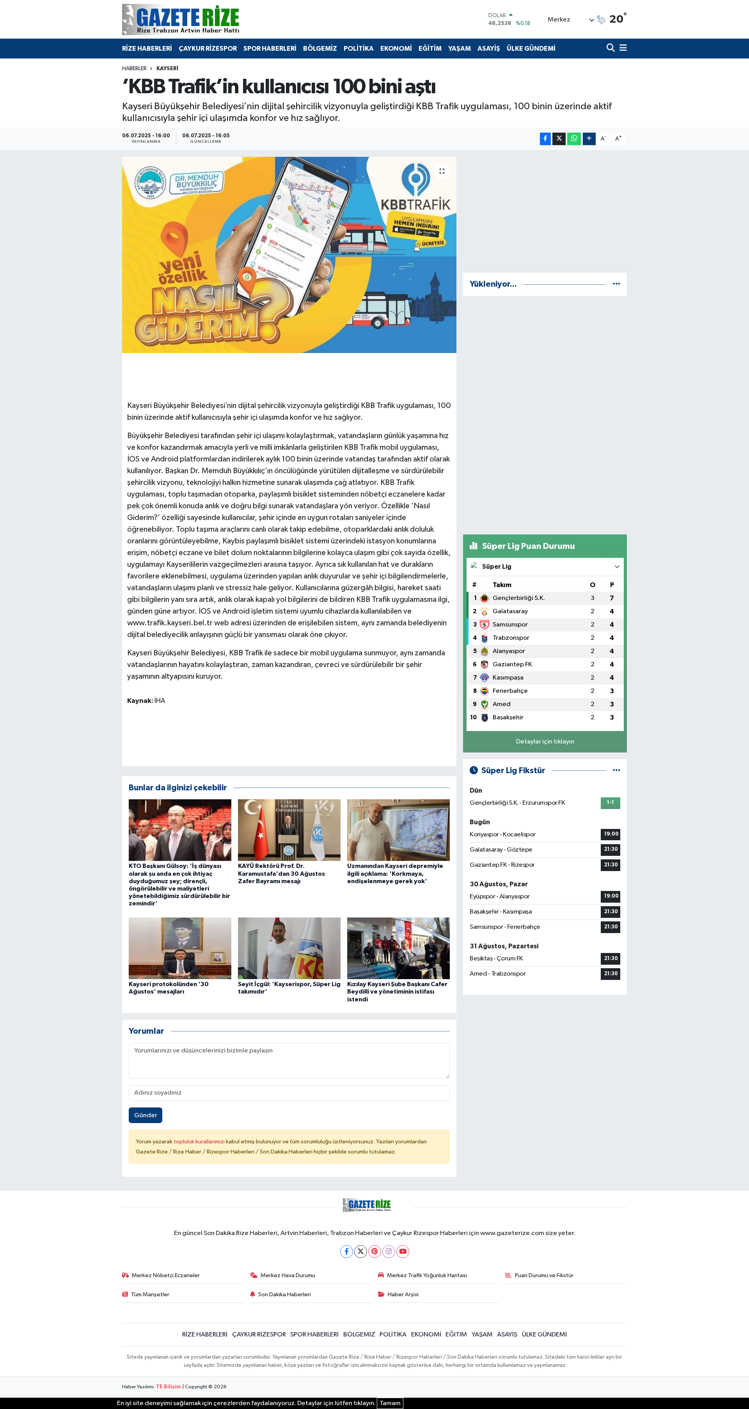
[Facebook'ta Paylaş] (545, 139)
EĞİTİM (430, 48)
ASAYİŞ (488, 48)
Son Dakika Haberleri (284, 1294)
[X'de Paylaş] (559, 139)
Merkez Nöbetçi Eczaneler (166, 1275)
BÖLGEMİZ (320, 48)
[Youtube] (402, 1251)
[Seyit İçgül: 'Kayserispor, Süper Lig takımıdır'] (289, 948)
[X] (360, 1251)
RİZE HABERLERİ (147, 48)
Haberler (134, 68)
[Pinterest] (374, 1251)
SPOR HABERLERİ (269, 48)
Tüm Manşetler (150, 1294)
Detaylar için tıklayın (545, 741)
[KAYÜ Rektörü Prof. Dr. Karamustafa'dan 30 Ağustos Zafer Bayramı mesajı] (289, 830)
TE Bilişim (168, 1386)
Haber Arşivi (403, 1294)
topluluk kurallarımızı (200, 1142)
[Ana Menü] (621, 48)
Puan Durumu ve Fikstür (544, 1275)
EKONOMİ (396, 48)
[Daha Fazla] (589, 139)
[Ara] (611, 48)
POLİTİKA (359, 48)
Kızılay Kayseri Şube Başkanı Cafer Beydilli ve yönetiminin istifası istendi (397, 991)
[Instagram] (388, 1251)
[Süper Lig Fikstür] (616, 770)
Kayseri (167, 68)
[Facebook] (346, 1251)
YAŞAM (459, 48)
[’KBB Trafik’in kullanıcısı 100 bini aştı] (289, 255)
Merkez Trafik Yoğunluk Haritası (427, 1275)
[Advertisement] (545, 211)
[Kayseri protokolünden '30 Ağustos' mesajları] (180, 948)
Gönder (145, 1115)
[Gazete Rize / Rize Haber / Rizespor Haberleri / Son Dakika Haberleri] (200, 19)
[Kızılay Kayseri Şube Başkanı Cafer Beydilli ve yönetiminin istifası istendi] (398, 948)
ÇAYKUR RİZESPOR (208, 48)
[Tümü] (616, 284)
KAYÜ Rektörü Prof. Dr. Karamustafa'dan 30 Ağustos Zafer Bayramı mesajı (281, 873)
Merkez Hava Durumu (288, 1275)
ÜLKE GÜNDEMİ (531, 48)
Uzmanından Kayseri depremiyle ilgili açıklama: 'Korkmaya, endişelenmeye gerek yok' (395, 873)
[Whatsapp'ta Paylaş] (574, 139)
